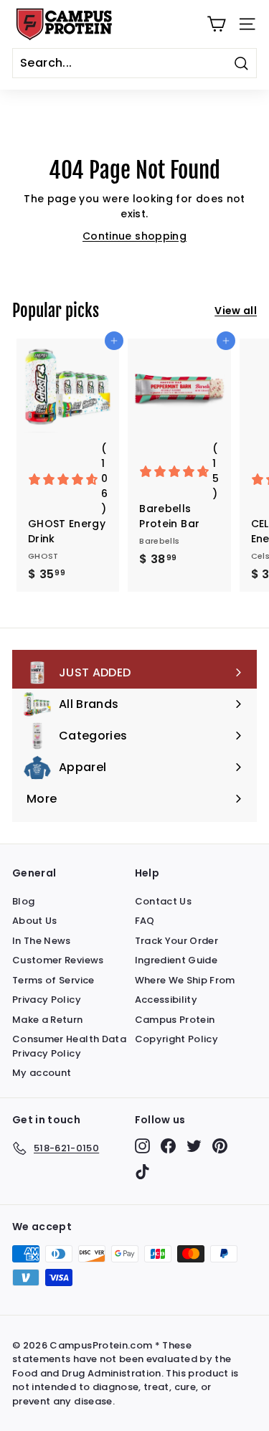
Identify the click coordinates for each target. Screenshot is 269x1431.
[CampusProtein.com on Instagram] (142, 1145)
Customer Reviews (58, 960)
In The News (41, 941)
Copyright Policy (177, 1039)
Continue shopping (134, 236)
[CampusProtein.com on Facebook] (168, 1145)
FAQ (145, 920)
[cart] (216, 24)
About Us (34, 920)
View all (235, 310)
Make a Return (47, 1019)
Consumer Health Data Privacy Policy (69, 1046)
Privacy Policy (46, 999)
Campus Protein (175, 1019)
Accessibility (166, 999)
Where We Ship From (185, 980)
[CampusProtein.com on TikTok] (142, 1171)
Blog (23, 901)
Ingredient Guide (176, 960)
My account (42, 1073)
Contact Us (163, 901)
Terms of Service (53, 980)
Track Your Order (177, 941)
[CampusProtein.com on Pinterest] (219, 1145)
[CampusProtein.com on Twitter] (194, 1145)
